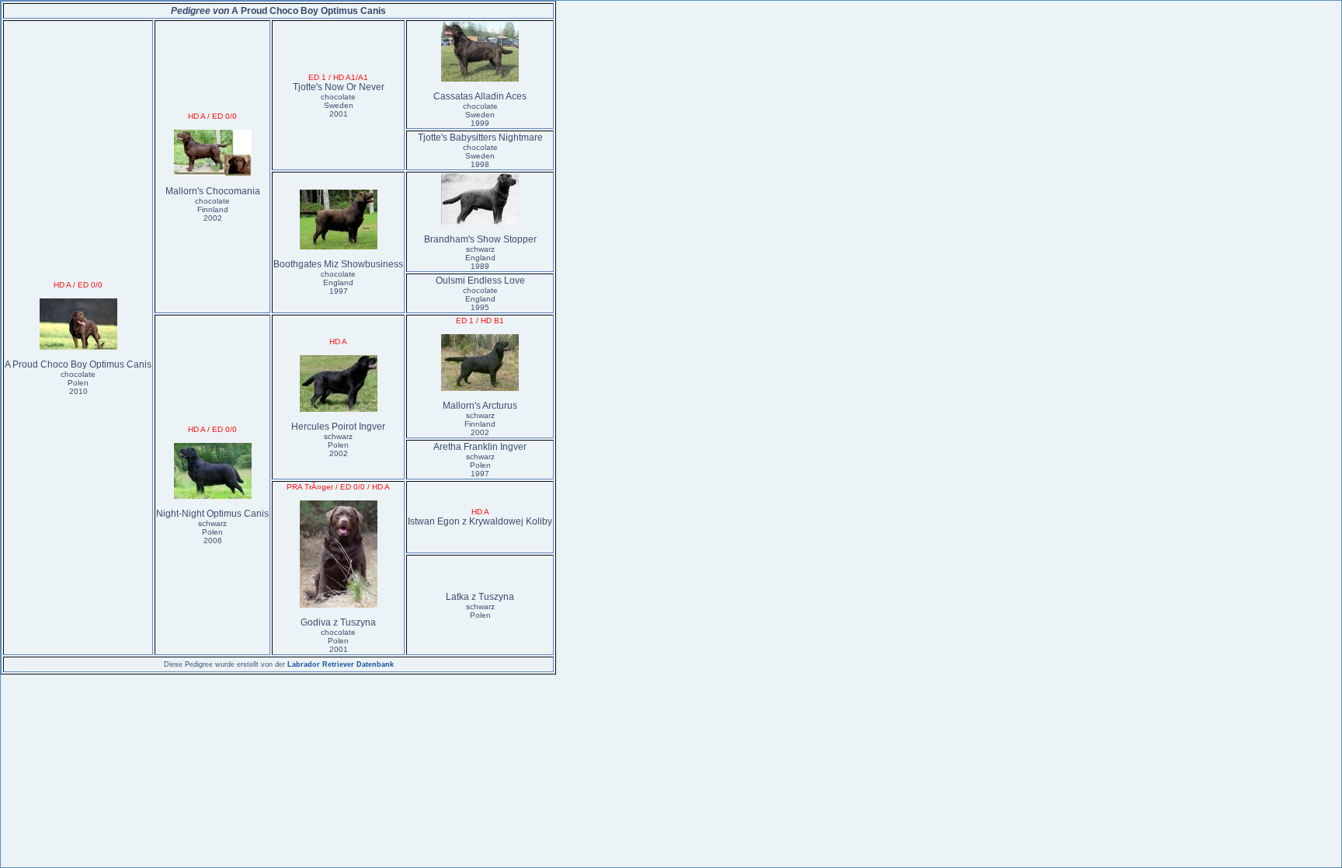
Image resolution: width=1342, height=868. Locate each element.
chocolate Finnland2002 (212, 209)
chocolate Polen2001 (338, 641)
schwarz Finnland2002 (479, 424)
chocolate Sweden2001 (338, 105)
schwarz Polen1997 (480, 465)
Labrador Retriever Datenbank (340, 664)
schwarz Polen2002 (338, 445)
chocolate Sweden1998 (480, 156)
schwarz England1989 (480, 257)
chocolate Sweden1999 (480, 114)
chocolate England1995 (480, 299)
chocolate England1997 (338, 282)
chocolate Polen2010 (78, 383)
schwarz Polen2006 (212, 532)
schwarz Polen (480, 610)
